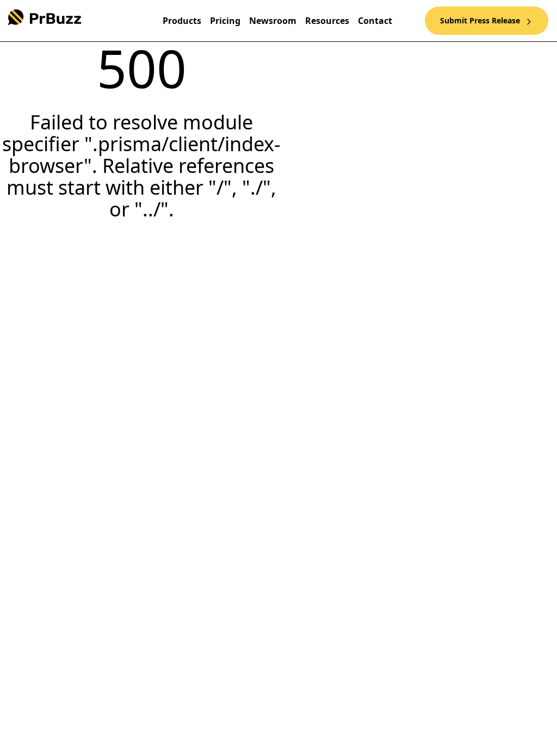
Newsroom (272, 21)
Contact (375, 21)
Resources (327, 21)
